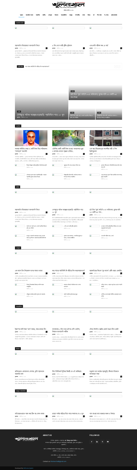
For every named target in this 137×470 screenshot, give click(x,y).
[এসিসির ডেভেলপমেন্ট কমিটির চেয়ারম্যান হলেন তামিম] (95, 296)
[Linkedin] (97, 442)
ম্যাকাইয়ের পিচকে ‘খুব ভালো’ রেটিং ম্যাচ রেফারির (38, 66)
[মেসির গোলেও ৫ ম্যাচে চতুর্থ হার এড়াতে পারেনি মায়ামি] (95, 287)
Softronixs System (28, 468)
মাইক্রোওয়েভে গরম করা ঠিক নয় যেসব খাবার (29, 413)
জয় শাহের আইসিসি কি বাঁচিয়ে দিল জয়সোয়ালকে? (68, 270)
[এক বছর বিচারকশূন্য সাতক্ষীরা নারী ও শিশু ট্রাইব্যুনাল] (106, 138)
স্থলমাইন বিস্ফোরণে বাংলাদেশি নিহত (27, 45)
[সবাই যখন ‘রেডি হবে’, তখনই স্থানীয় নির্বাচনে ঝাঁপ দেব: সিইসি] (82, 110)
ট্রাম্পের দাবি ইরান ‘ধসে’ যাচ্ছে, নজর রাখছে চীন (30, 329)
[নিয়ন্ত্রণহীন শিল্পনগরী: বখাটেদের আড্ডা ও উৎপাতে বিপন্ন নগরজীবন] (109, 110)
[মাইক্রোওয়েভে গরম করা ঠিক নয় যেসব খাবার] (31, 403)
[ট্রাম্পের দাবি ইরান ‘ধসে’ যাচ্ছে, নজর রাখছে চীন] (31, 319)
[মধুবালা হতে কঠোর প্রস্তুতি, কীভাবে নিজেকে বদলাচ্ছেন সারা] (106, 361)
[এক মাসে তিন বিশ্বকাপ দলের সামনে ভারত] (31, 260)
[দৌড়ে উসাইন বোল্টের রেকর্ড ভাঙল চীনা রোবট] (106, 319)
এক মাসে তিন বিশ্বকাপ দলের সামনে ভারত (28, 270)
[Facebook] (92, 442)
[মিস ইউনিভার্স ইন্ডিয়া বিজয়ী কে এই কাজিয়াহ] (68, 361)
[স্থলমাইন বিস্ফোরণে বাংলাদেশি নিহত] (31, 35)
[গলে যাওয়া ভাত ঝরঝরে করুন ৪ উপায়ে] (106, 403)
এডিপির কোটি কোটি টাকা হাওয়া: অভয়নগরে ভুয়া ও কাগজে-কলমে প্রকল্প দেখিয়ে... (67, 149)
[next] (119, 66)
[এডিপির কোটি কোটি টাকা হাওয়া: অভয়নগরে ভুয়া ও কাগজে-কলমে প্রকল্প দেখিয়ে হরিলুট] (68, 138)
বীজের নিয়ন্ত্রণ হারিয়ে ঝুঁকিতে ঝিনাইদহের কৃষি (37, 165)
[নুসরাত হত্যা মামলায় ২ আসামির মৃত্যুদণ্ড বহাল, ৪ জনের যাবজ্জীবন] (57, 238)
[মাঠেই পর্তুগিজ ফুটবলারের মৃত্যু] (57, 296)
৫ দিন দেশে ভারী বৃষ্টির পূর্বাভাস (62, 45)
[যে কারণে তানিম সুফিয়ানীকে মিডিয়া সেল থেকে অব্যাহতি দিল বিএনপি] (95, 228)
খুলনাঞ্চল (16, 48)
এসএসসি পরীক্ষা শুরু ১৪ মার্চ (99, 45)
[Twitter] (102, 442)
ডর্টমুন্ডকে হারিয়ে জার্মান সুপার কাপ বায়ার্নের (36, 294)
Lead (19, 111)
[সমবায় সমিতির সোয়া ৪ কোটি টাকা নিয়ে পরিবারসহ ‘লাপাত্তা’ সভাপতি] (31, 138)
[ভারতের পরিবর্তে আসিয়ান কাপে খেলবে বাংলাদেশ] (57, 287)
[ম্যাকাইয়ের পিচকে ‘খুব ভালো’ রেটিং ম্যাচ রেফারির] (106, 260)
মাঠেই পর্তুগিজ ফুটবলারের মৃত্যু (70, 294)
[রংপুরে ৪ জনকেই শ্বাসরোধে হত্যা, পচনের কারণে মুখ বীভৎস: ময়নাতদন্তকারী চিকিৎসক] (20, 238)
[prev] (115, 66)
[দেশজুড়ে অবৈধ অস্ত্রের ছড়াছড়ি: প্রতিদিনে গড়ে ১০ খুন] (41, 97)
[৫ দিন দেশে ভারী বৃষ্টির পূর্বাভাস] (68, 35)
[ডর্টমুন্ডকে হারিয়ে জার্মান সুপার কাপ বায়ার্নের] (20, 296)
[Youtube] (108, 442)
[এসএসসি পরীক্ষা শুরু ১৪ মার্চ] (106, 35)
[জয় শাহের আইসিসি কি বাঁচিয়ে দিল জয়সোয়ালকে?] (68, 260)
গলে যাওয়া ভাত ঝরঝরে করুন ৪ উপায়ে (102, 413)
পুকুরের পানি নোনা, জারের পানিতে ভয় (72, 165)
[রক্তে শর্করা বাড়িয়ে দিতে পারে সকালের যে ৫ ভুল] (68, 403)
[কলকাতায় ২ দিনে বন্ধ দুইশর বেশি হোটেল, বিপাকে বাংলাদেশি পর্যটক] (68, 319)
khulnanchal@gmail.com (58, 461)
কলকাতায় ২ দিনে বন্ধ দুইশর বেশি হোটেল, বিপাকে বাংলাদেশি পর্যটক (66, 330)
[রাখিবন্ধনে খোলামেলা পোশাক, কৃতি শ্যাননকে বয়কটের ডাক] (31, 361)
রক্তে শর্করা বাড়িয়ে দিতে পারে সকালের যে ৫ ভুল (68, 413)
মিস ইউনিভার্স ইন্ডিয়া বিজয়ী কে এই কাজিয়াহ (66, 371)
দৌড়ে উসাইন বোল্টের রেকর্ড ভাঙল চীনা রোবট (104, 329)
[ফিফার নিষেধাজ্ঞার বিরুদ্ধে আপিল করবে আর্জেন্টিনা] (20, 287)
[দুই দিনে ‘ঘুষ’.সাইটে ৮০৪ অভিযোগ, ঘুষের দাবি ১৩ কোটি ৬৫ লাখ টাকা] (95, 87)
